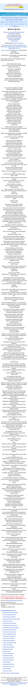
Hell (14, 45)
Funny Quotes (14, 19)
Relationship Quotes (8, 655)
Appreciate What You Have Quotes (11, 619)
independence (20, 32)
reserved (18, 45)
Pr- (17, 24)
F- (24, 22)
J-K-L (6, 24)
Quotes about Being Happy (9, 642)
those (24, 45)
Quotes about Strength (8, 664)
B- (8, 22)
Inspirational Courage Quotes (10, 625)
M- (9, 24)
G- (26, 22)
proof (16, 50)
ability (18, 39)
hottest (6, 45)
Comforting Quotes (7, 621)
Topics (2, 22)
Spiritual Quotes (7, 662)
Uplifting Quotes (7, 668)
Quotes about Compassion (9, 623)
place (9, 45)
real (13, 35)
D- (19, 22)
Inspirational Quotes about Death (11, 627)
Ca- (14, 22)
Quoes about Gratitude (8, 638)
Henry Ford (14, 41)
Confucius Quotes (7, 670)
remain (5, 46)
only (11, 35)
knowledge (18, 38)
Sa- (23, 24)
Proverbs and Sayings (8, 653)
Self (22, 43)
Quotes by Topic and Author (12, 673)
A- (5, 22)
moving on (21, 9)
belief (9, 50)
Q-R (20, 24)
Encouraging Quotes (6, 17)
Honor (19, 43)
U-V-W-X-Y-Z (14, 26)
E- (22, 22)
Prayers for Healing (7, 644)
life (16, 9)
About (20, 19)
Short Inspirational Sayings (9, 614)
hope (13, 32)
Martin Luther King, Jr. (14, 48)
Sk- (26, 24)
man (8, 36)
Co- (17, 22)
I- (3, 24)
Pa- (15, 24)
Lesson (15, 43)
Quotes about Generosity (9, 636)
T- (10, 26)
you (9, 33)
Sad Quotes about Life (8, 657)
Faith (2, 50)
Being (11, 22)
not (6, 50)
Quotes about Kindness (8, 647)
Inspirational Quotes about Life (14, 600)
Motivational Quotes (8, 649)
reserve (11, 38)
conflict (25, 46)
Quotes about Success (8, 666)
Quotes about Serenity (8, 659)
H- (1, 24)
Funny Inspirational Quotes (9, 634)
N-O (12, 24)
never (14, 33)
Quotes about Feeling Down (10, 629)
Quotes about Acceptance (9, 616)
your (10, 32)
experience (11, 39)
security (16, 35)
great (18, 46)
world (20, 36)
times (14, 46)
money (6, 32)
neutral (9, 46)
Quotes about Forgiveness (9, 631)
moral (21, 46)
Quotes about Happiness (9, 640)
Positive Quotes (7, 651)
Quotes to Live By (18, 17)
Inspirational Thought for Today (10, 612)
